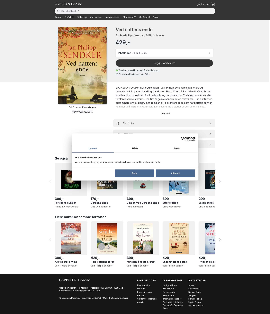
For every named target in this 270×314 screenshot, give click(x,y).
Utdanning (82, 17)
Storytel (192, 295)
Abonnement (96, 17)
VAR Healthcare (195, 305)
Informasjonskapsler (172, 299)
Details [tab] (135, 148)
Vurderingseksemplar (147, 299)
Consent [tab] (93, 148)
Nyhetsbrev (168, 288)
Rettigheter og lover (118, 298)
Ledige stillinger (170, 285)
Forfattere (69, 17)
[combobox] (135, 11)
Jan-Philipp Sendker (131, 35)
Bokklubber (193, 288)
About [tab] (177, 148)
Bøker (58, 17)
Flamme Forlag (195, 299)
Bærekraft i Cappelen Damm (173, 306)
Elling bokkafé (129, 17)
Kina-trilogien (89, 107)
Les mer (165, 113)
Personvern (168, 295)
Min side (141, 288)
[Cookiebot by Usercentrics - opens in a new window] (183, 139)
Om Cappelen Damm (148, 17)
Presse (140, 295)
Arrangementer (112, 17)
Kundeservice (143, 285)
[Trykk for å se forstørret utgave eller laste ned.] (82, 65)
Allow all (175, 173)
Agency (192, 285)
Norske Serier (194, 292)
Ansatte (140, 302)
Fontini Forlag (194, 302)
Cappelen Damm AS (71, 298)
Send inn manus (144, 292)
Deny (134, 173)
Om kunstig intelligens (173, 302)
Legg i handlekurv (164, 63)
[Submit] (58, 11)
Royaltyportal (169, 292)
